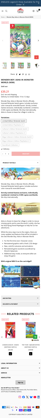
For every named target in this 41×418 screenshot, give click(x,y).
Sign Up (20, 382)
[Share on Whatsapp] (26, 74)
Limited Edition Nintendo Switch (13, 121)
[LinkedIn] (38, 397)
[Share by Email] (29, 74)
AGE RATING (7, 298)
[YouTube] (35, 397)
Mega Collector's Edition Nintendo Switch (17, 137)
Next (38, 40)
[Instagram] (20, 397)
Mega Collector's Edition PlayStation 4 (15, 141)
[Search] (6, 10)
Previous (2, 40)
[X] (27, 397)
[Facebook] (23, 397)
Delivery (6, 149)
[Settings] (33, 10)
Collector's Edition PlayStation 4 (13, 133)
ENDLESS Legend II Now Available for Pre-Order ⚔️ (20, 3)
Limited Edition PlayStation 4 (12, 125)
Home (3, 17)
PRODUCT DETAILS (9, 163)
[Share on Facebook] (17, 74)
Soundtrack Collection (10, 145)
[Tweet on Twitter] (20, 74)
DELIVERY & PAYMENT (10, 304)
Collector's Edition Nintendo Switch (14, 129)
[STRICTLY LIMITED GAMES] (20, 10)
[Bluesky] (31, 397)
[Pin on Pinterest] (23, 74)
